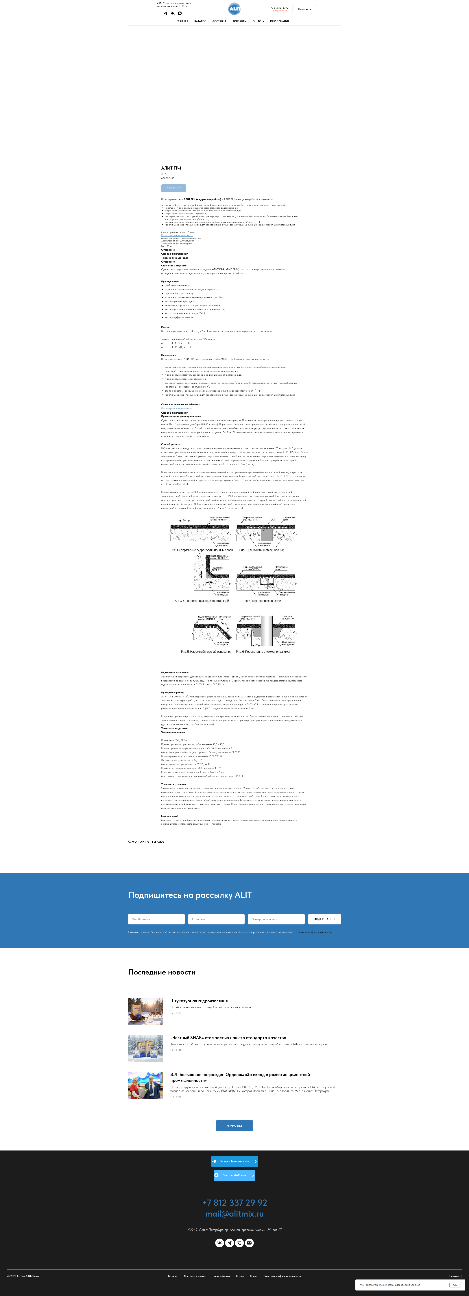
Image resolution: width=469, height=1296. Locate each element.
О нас (253, 1276)
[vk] (172, 14)
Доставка (219, 21)
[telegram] (165, 14)
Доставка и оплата (195, 1276)
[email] (249, 1243)
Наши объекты (221, 1276)
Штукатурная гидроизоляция (199, 1000)
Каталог (200, 21)
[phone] (239, 1243)
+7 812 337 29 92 (234, 1202)
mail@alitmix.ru (280, 10)
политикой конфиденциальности (314, 932)
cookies (382, 1284)
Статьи (240, 1276)
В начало (454, 1276)
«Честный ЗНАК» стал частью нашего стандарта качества (228, 1037)
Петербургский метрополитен (177, 234)
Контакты (239, 21)
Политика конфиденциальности (282, 1276)
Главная (182, 21)
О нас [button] (257, 21)
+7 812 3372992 (279, 7)
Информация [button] (280, 21)
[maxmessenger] (180, 14)
